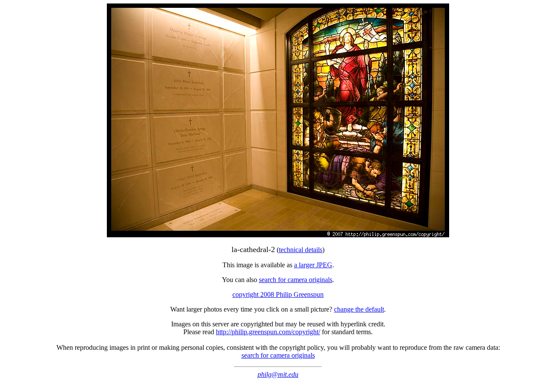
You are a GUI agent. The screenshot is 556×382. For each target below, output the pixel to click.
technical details (300, 249)
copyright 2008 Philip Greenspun (278, 294)
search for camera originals (295, 279)
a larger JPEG (313, 265)
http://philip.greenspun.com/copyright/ (268, 331)
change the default (359, 309)
